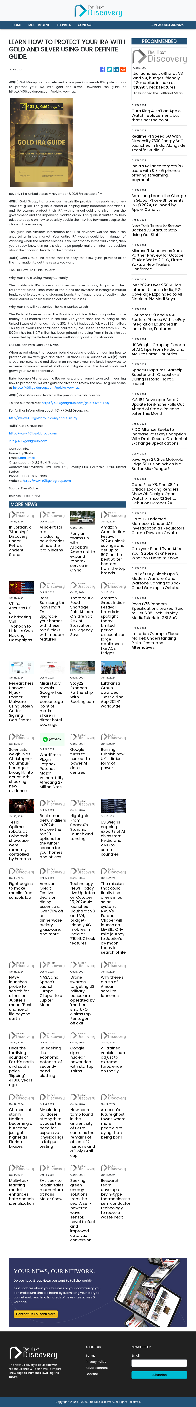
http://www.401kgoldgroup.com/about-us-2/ (43, 418)
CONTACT (85, 25)
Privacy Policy (96, 1361)
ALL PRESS (63, 25)
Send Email (26, 458)
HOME (16, 25)
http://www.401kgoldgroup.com (33, 433)
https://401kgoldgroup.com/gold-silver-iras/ (47, 387)
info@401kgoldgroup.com (28, 441)
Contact (92, 1374)
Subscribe (159, 1375)
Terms (90, 1355)
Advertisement (97, 1368)
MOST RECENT (39, 25)
